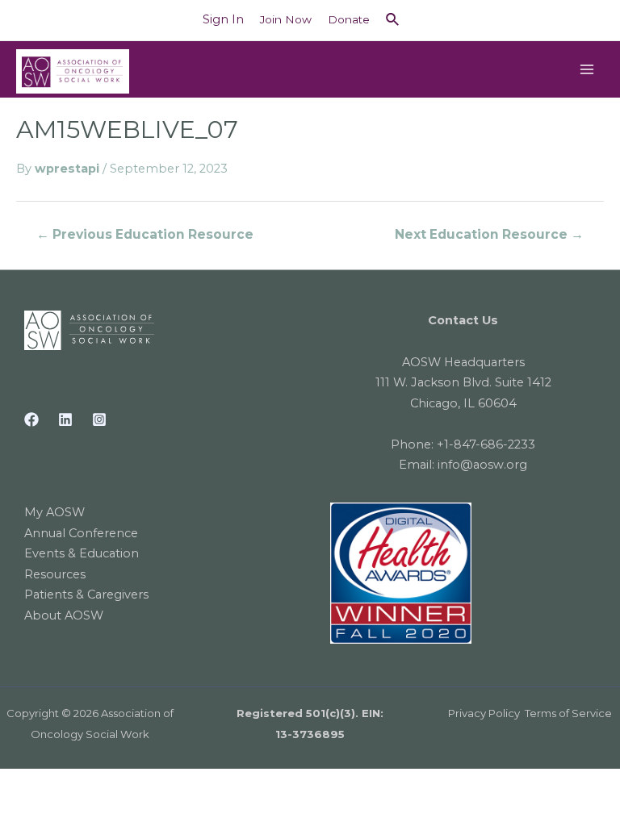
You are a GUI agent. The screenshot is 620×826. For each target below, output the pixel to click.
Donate (349, 19)
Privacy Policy (484, 713)
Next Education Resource (489, 234)
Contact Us (463, 320)
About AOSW (63, 615)
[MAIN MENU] (587, 69)
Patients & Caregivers (86, 594)
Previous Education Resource (144, 234)
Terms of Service (568, 713)
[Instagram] (99, 419)
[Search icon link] (393, 20)
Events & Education (81, 553)
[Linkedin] (65, 419)
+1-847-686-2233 (486, 444)
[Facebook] (31, 419)
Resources (55, 574)
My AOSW (54, 512)
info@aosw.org (482, 464)
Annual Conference (81, 533)
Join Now (286, 19)
